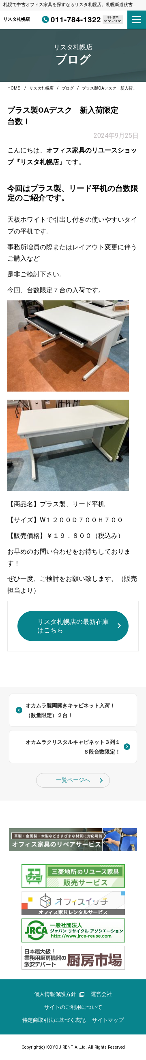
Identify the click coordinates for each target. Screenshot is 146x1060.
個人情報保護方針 (55, 994)
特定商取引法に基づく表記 (54, 1020)
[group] (73, 840)
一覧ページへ (73, 780)
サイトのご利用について (73, 1007)
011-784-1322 (76, 19)
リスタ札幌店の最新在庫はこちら (73, 626)
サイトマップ (108, 1020)
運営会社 (101, 994)
